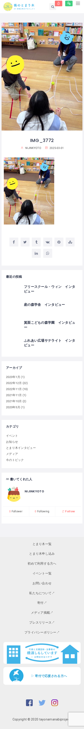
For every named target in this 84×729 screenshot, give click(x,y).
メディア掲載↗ (42, 612)
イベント (12, 435)
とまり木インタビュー (21, 448)
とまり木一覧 (42, 544)
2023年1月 (13, 377)
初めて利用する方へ (42, 563)
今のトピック (15, 460)
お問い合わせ (42, 583)
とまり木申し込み (42, 553)
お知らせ (12, 441)
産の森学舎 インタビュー (44, 304)
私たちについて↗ (42, 593)
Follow (70, 511)
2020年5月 (13, 407)
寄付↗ (42, 603)
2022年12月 (14, 383)
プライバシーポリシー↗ (42, 632)
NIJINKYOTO (34, 491)
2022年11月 (14, 389)
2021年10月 (14, 401)
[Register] (69, 3)
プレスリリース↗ (42, 622)
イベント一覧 (42, 573)
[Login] (58, 3)
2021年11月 (14, 395)
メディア (12, 454)
